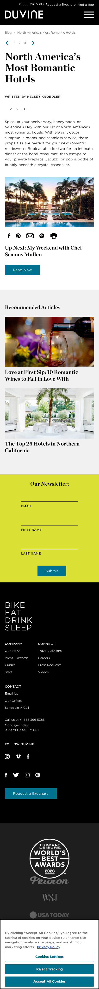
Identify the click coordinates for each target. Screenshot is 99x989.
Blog (8, 32)
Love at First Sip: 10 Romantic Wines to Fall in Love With (41, 375)
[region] (49, 954)
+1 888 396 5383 (31, 4)
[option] (49, 140)
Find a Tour (85, 4)
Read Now (22, 270)
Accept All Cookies (49, 981)
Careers (44, 658)
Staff (8, 672)
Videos (43, 672)
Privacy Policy (48, 947)
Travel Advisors (50, 651)
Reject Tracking (49, 969)
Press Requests (49, 665)
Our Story (12, 651)
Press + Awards (16, 658)
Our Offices (13, 700)
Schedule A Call (17, 707)
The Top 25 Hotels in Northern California (42, 447)
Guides (10, 665)
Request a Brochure (60, 4)
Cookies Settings (49, 956)
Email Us (11, 693)
